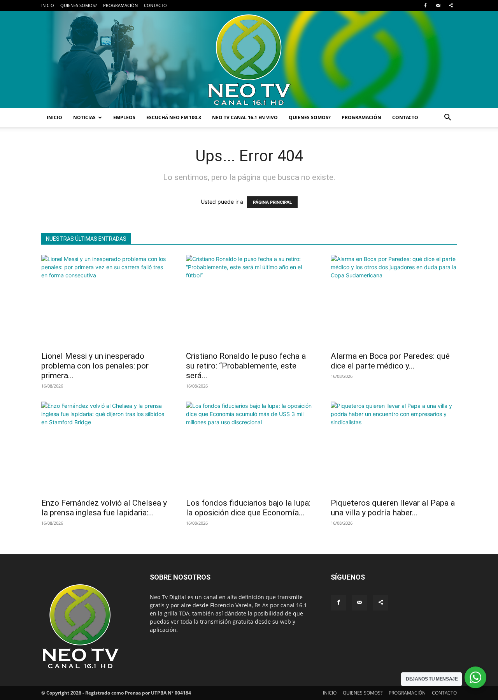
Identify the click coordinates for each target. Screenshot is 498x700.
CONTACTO (155, 5)
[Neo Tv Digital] (249, 59)
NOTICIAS (84, 117)
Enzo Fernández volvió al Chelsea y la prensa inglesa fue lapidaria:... (104, 507)
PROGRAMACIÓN (120, 5)
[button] (447, 118)
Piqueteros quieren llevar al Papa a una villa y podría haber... (393, 507)
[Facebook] (425, 5)
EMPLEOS (124, 117)
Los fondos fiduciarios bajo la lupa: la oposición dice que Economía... (248, 507)
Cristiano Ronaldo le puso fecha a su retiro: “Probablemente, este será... (246, 365)
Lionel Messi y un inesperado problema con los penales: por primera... (95, 365)
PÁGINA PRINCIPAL (272, 202)
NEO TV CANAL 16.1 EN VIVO (245, 117)
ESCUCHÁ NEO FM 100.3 (173, 117)
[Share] (451, 5)
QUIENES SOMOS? (78, 5)
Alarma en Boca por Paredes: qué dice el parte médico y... (390, 360)
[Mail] (438, 5)
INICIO (47, 5)
